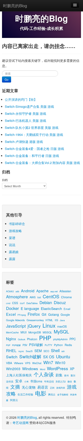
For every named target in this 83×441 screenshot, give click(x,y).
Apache (42, 290)
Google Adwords (15, 320)
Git (44, 314)
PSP (8, 345)
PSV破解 (36, 344)
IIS (56, 320)
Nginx (11, 338)
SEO (46, 351)
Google (65, 315)
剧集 (59, 375)
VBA (9, 363)
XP (72, 368)
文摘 (15, 386)
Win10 (60, 362)
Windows (30, 368)
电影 (40, 393)
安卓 (18, 380)
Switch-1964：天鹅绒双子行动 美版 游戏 (34, 134)
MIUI (24, 332)
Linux (49, 325)
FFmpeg (22, 314)
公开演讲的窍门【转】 (21, 99)
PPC (73, 339)
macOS (62, 326)
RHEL (11, 350)
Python (58, 345)
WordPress (57, 368)
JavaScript (16, 326)
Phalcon (32, 339)
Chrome (66, 297)
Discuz (60, 302)
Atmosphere (17, 296)
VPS (27, 363)
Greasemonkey (35, 320)
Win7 (48, 362)
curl (22, 303)
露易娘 (14, 252)
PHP (45, 337)
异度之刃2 (61, 381)
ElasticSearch (51, 308)
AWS (33, 297)
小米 (26, 381)
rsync (21, 351)
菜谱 (12, 237)
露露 (12, 259)
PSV (25, 345)
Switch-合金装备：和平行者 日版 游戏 (32, 155)
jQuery (34, 326)
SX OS (48, 356)
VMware (18, 363)
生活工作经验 (25, 394)
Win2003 (13, 368)
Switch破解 (30, 356)
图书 (66, 375)
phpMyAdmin (60, 339)
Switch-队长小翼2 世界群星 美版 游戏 (31, 127)
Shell (55, 350)
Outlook (21, 339)
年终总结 (49, 381)
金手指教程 (62, 394)
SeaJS (29, 351)
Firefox (34, 314)
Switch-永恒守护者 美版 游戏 (25, 113)
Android (27, 290)
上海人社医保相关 (19, 375)
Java (62, 320)
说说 (12, 244)
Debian (45, 302)
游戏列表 (60, 387)
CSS (15, 303)
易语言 (42, 387)
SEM (38, 350)
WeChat (37, 363)
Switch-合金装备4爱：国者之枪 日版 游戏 (34, 148)
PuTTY (48, 345)
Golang (53, 314)
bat (39, 297)
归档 (5, 180)
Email (67, 309)
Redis (68, 345)
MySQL (61, 331)
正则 (52, 387)
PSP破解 (16, 345)
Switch (12, 356)
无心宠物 (28, 387)
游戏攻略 (15, 230)
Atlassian (65, 291)
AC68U (10, 291)
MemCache (12, 332)
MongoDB (34, 332)
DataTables (32, 303)
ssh (63, 351)
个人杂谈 (44, 374)
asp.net (54, 291)
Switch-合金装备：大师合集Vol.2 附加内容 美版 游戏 (42, 162)
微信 (69, 381)
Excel (11, 314)
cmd (8, 303)
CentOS (51, 296)
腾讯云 (51, 394)
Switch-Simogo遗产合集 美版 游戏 (29, 106)
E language (30, 308)
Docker (12, 308)
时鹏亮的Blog (15, 5)
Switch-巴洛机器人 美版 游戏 (25, 120)
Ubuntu (63, 356)
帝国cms (36, 381)
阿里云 (14, 400)
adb (17, 291)
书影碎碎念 (17, 223)
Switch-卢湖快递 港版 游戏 (24, 141)
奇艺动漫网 (20, 422)
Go (6, 79)
